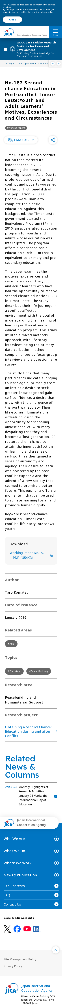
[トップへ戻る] (55, 950)
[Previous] (53, 63)
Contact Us (12, 904)
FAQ (7, 895)
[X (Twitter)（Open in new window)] (7, 929)
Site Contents (14, 886)
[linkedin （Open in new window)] (36, 929)
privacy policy (46, 12)
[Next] (59, 63)
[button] (21, 140)
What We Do (14, 850)
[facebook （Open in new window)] (17, 929)
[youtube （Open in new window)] (27, 929)
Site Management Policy (20, 959)
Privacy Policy (13, 966)
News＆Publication (20, 875)
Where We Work (18, 862)
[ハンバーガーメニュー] (56, 30)
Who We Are (14, 838)
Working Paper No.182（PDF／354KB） (27, 555)
